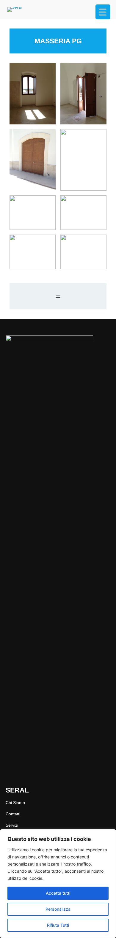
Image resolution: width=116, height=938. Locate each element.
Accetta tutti (58, 893)
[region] (58, 883)
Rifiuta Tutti (58, 925)
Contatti (13, 814)
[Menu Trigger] (102, 11)
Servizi (12, 825)
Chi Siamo (15, 802)
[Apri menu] (58, 296)
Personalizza (58, 909)
